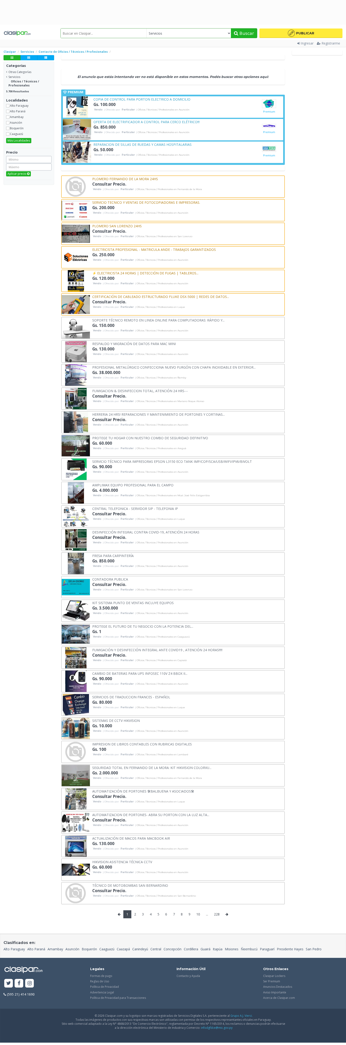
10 (198, 914)
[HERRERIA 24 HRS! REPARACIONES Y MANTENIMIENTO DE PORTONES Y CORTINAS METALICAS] (76, 421)
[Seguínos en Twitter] (9, 983)
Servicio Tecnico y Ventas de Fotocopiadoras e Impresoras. (146, 202)
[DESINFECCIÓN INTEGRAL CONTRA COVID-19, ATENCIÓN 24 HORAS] (76, 539)
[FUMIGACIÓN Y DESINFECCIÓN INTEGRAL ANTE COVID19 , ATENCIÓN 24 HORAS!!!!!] (76, 657)
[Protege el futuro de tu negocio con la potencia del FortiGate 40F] (76, 633)
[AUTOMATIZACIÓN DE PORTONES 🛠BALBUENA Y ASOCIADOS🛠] (76, 798)
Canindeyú (140, 949)
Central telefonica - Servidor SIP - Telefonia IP (135, 508)
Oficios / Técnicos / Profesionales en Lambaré (162, 754)
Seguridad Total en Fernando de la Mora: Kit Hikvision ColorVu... (151, 767)
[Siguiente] (226, 914)
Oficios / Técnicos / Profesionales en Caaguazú (163, 636)
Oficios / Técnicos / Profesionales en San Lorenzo (164, 236)
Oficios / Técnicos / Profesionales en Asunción (163, 109)
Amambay (55, 949)
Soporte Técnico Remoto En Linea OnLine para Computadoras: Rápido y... (158, 320)
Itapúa (217, 949)
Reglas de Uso (99, 981)
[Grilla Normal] (28, 57)
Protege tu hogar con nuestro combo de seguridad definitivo (150, 438)
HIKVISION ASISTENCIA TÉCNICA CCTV (122, 862)
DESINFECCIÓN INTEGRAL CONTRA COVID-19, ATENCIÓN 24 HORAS (145, 532)
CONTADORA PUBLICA (110, 579)
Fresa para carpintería (113, 555)
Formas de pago (101, 976)
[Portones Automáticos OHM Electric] (269, 103)
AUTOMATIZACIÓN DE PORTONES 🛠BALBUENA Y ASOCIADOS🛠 (143, 791)
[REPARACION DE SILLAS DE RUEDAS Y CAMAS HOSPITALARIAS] (77, 152)
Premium (269, 111)
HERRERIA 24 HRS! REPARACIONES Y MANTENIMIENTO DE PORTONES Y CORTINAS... (158, 414)
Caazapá (123, 949)
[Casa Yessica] (269, 149)
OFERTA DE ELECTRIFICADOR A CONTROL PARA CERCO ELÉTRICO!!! (146, 122)
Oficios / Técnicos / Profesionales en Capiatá (162, 660)
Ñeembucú (249, 949)
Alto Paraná (36, 949)
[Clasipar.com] (17, 33)
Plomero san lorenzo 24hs (117, 226)
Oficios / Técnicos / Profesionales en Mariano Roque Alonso (170, 401)
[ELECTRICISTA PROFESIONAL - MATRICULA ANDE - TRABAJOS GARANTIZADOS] (76, 257)
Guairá (205, 949)
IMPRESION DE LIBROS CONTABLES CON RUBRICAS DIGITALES (142, 744)
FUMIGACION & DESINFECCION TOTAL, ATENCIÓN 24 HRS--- (140, 391)
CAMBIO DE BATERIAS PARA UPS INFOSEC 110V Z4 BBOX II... (139, 673)
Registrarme (331, 43)
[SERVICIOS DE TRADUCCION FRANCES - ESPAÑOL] (76, 704)
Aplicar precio (17, 174)
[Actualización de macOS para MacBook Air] (76, 845)
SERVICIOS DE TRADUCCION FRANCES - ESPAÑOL (131, 697)
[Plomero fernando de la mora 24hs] (76, 186)
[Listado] (12, 57)
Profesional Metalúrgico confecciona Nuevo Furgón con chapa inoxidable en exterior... (174, 367)
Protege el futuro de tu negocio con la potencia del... (142, 626)
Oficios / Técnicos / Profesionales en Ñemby (161, 377)
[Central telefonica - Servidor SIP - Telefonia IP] (76, 516)
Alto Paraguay (14, 949)
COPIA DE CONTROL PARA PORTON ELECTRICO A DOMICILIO (141, 99)
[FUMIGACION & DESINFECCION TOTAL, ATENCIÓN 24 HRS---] (76, 398)
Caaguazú (106, 949)
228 (217, 914)
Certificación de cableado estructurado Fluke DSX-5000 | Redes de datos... (160, 296)
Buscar (246, 33)
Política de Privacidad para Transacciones (118, 998)
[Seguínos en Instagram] (29, 983)
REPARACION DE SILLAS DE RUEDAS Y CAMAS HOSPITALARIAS (142, 144)
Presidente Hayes (290, 949)
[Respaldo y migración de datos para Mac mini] (76, 351)
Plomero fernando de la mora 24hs (125, 179)
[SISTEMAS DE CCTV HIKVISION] (76, 728)
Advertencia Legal (102, 992)
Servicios (14, 77)
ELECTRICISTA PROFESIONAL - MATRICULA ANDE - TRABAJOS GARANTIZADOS (154, 249)
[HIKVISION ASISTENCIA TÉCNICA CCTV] (76, 869)
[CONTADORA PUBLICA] (76, 586)
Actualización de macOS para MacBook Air (131, 838)
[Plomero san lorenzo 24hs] (76, 233)
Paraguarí (267, 949)
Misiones (231, 949)
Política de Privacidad (104, 987)
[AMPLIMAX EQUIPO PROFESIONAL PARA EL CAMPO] (76, 492)
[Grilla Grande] (45, 57)
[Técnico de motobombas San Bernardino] (76, 892)
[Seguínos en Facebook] (19, 983)
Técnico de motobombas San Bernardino (130, 885)
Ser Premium (271, 981)
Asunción (72, 949)
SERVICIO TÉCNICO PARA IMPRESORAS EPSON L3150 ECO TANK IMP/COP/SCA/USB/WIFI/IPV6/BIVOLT (172, 461)
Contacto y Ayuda (188, 976)
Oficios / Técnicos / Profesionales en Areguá (161, 448)
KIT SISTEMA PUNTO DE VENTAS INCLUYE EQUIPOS (133, 603)
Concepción (172, 949)
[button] (300, 33)
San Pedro (314, 949)
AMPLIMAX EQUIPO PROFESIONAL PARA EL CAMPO (132, 485)
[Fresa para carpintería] (76, 563)
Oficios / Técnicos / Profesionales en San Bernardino (166, 896)
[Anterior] (119, 914)
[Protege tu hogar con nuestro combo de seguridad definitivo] (76, 445)
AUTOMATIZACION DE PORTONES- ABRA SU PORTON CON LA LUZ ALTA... (150, 815)
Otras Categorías (19, 72)
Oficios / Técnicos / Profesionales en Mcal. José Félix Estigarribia (173, 495)
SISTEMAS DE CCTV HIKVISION (116, 720)
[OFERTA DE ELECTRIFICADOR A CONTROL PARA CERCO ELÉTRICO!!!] (77, 129)
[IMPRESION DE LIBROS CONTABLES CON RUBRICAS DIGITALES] (76, 751)
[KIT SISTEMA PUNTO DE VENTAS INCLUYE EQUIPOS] (76, 610)
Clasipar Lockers (274, 976)
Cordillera (191, 949)
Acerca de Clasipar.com (279, 998)
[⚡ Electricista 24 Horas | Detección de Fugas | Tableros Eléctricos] (76, 280)
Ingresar (307, 43)
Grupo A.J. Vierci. (241, 1016)
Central (155, 949)
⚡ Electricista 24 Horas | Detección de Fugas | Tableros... (145, 273)
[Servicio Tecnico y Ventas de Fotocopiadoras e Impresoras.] (76, 209)
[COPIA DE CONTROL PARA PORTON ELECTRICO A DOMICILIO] (77, 106)
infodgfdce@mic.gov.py (217, 1028)
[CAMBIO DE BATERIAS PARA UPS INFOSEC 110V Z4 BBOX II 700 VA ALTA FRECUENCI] (76, 681)
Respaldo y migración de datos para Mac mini (134, 344)
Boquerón (89, 949)
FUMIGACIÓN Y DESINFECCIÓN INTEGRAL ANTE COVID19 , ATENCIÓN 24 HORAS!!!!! (157, 650)
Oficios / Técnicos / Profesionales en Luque (161, 307)
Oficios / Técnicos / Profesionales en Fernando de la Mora (169, 189)
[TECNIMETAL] (269, 126)
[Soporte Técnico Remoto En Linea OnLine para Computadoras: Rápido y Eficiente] (76, 327)
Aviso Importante (274, 992)
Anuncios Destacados (277, 987)
